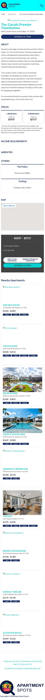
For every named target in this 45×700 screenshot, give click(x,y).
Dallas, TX (12, 14)
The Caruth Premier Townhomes (31, 14)
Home (3, 14)
